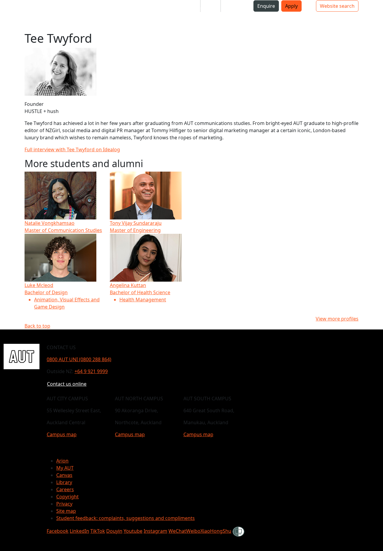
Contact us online (66, 384)
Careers (65, 489)
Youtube (133, 531)
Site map (66, 511)
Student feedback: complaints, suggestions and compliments (125, 518)
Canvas (64, 475)
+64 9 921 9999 (91, 371)
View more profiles (337, 318)
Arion (62, 460)
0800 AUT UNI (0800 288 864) (79, 359)
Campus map (62, 434)
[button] (28, 8)
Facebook (58, 531)
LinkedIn (79, 531)
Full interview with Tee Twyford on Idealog (72, 149)
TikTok (97, 531)
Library (64, 482)
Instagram (155, 531)
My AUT (65, 468)
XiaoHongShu (215, 531)
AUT (9, 15)
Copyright (67, 496)
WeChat (177, 531)
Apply (291, 6)
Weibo (193, 531)
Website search (337, 6)
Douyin (114, 531)
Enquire (266, 6)
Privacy (64, 503)
